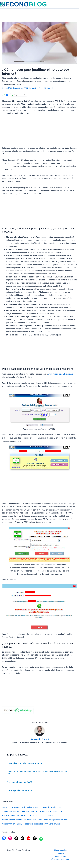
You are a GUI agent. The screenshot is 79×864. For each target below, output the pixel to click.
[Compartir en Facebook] (7, 95)
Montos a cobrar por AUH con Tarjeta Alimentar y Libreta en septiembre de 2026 (35, 820)
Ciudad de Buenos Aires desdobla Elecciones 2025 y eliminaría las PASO (37, 773)
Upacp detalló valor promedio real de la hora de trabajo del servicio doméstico (34, 807)
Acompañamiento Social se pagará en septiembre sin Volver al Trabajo (31, 824)
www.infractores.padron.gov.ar (60, 374)
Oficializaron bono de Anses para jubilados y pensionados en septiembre (32, 811)
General (5, 88)
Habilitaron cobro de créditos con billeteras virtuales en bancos (27, 816)
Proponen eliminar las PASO (20, 782)
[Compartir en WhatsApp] (3, 95)
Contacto (60, 853)
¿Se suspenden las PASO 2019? (22, 790)
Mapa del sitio (60, 856)
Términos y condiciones (60, 859)
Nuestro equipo (60, 850)
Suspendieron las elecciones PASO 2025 (25, 763)
